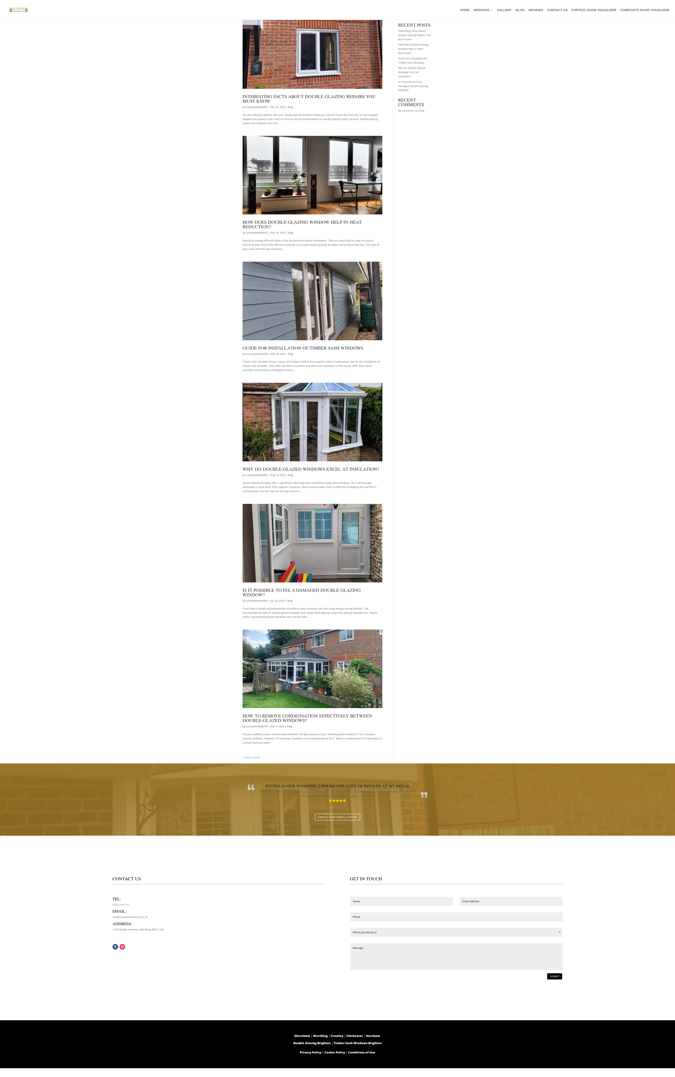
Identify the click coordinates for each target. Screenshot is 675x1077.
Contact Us (557, 10)
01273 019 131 (120, 904)
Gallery (504, 10)
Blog (520, 10)
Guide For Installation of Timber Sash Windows (303, 348)
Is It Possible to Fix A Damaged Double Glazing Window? (302, 592)
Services (481, 10)
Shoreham (302, 1036)
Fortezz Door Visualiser (593, 10)
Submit (555, 976)
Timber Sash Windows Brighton (358, 1043)
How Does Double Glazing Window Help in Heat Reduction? (302, 224)
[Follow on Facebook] (115, 947)
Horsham (373, 1036)
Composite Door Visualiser (644, 10)
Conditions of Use (361, 1052)
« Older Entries (251, 757)
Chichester (354, 1036)
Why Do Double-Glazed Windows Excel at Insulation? (312, 469)
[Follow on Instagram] (122, 947)
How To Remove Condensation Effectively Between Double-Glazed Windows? (307, 718)
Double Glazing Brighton (312, 1043)
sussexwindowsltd (257, 107)
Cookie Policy (334, 1052)
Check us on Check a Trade (337, 817)
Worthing (320, 1036)
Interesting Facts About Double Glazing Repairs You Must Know (309, 98)
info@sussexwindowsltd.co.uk (130, 917)
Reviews (536, 10)
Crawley (337, 1036)
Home (465, 10)
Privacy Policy (310, 1052)
